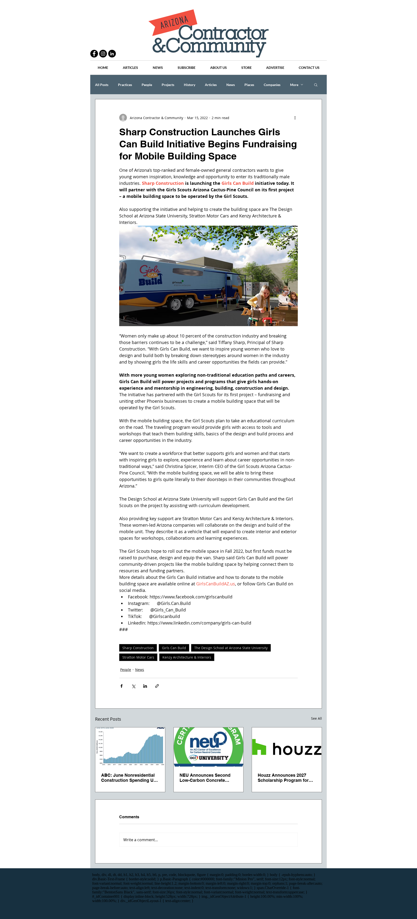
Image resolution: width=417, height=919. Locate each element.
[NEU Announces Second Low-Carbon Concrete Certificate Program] (208, 747)
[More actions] (295, 118)
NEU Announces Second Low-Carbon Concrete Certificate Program (205, 778)
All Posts (101, 85)
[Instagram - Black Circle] (103, 53)
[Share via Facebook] (121, 686)
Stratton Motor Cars (138, 657)
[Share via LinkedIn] (145, 686)
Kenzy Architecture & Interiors (186, 657)
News (230, 85)
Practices (125, 85)
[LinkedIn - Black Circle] (112, 53)
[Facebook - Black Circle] (94, 53)
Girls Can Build (174, 648)
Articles (211, 85)
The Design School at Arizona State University (231, 648)
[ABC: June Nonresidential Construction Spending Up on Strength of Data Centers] (130, 747)
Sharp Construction (138, 648)
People (147, 85)
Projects (168, 85)
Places (249, 85)
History (189, 85)
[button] (315, 84)
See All (316, 718)
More (294, 85)
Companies (272, 85)
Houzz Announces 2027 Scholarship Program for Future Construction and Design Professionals (283, 778)
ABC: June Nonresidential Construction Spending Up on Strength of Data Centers (130, 778)
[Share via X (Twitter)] (133, 686)
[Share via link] (157, 686)
